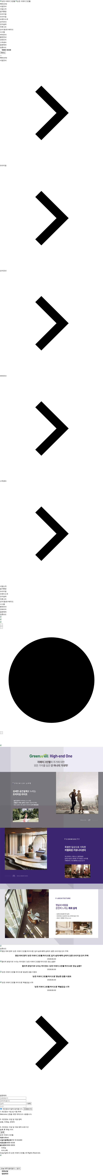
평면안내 (3, 37)
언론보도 (3, 47)
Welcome (3, 4)
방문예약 (3, 45)
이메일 (3, 1148)
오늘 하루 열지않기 (8, 1168)
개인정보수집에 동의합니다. (12, 1109)
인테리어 (3, 40)
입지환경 (3, 11)
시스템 (2, 32)
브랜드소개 (4, 19)
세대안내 (3, 35)
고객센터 (3, 42)
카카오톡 (4, 1150)
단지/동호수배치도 (6, 29)
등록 (2, 1132)
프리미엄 (3, 14)
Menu (3, 53)
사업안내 (3, 6)
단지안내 (3, 22)
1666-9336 (7, 1143)
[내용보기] (28, 1109)
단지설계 (3, 24)
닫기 (18, 1168)
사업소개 (3, 9)
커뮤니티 (3, 27)
